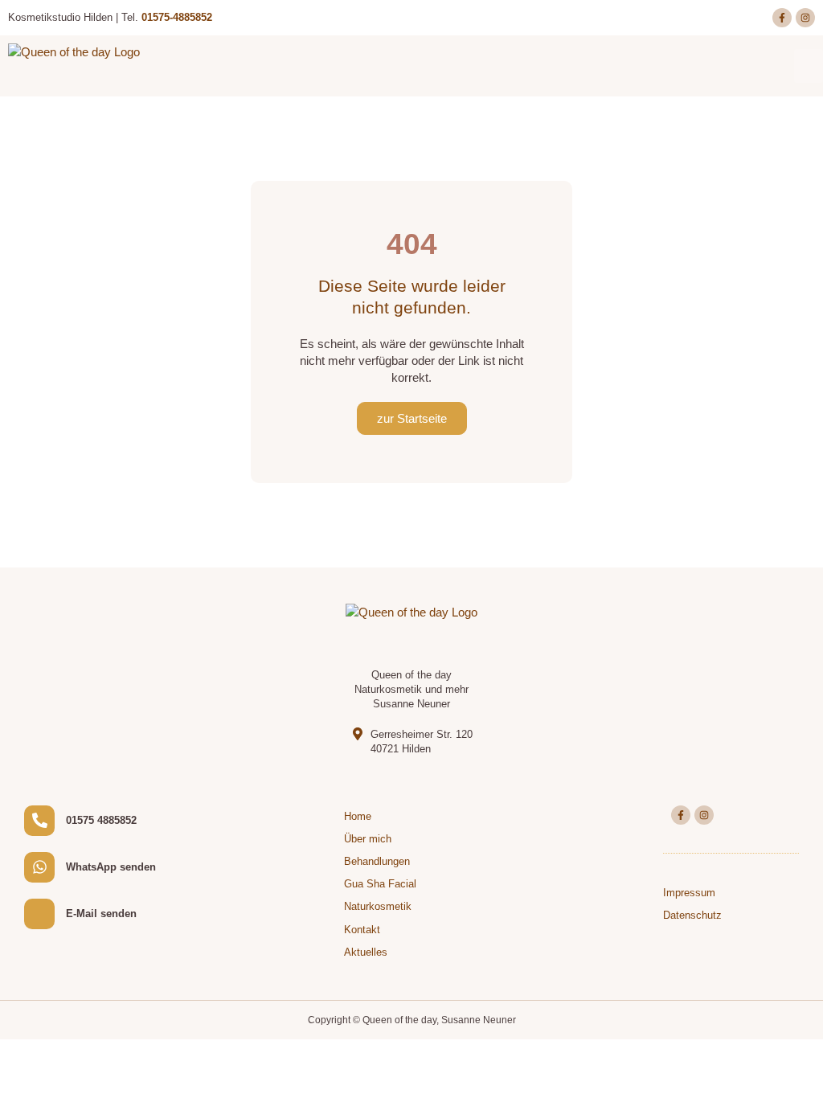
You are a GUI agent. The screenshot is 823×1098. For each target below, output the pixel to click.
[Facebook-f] (782, 17)
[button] (808, 66)
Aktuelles (365, 952)
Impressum (689, 893)
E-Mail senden (101, 913)
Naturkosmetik (378, 906)
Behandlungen (377, 861)
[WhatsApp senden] (39, 867)
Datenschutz (692, 915)
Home (357, 816)
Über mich (367, 839)
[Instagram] (805, 17)
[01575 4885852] (39, 820)
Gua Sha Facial (380, 884)
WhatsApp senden (111, 867)
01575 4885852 (101, 820)
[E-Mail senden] (39, 914)
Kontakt (362, 930)
